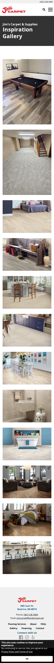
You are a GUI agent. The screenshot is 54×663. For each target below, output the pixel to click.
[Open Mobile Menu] (50, 9)
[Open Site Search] (44, 10)
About (33, 624)
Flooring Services (17, 624)
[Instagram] (27, 637)
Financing (26, 628)
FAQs (43, 624)
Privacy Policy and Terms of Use (17, 651)
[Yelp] (33, 637)
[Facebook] (21, 637)
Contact (40, 628)
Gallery (13, 628)
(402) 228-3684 (46, 1)
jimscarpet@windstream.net (30, 618)
